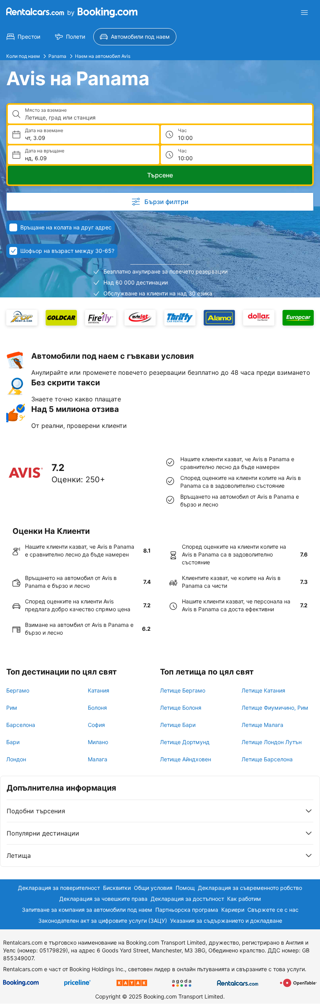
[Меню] (304, 12)
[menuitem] (23, 36)
